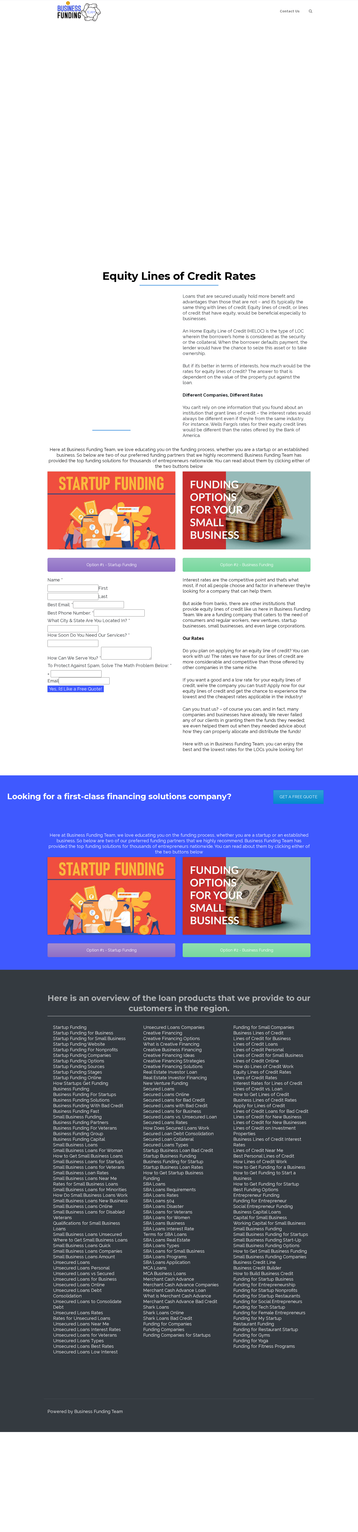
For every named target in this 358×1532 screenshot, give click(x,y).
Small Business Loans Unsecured (87, 1234)
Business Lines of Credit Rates (265, 1100)
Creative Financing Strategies (174, 1060)
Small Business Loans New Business (90, 1200)
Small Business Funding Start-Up (267, 1239)
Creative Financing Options (171, 1038)
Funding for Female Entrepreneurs (269, 1312)
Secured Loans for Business (172, 1111)
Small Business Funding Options (266, 1245)
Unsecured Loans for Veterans (85, 1335)
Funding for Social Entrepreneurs (267, 1301)
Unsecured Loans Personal (81, 1267)
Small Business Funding (77, 1116)
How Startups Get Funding (80, 1083)
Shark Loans (156, 1307)
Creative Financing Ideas (169, 1055)
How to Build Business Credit (263, 1273)
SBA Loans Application (166, 1262)
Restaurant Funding (253, 1323)
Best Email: (60, 604)
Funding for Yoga (250, 1340)
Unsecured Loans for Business (85, 1279)
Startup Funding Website (79, 1044)
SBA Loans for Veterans (167, 1212)
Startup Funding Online (77, 1077)
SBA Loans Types (161, 1245)
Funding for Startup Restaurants (266, 1295)
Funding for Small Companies (263, 1027)
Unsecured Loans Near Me (81, 1323)
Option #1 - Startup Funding (111, 564)
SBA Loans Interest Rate (168, 1228)
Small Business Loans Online (83, 1206)
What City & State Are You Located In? (88, 620)
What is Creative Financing (171, 1044)
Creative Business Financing (172, 1049)
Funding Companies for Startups (177, 1335)
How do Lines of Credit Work (263, 1066)
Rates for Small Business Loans (85, 1184)
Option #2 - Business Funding (246, 564)
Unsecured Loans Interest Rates (87, 1329)
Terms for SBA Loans (165, 1234)
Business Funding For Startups (84, 1094)
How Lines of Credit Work (260, 1161)
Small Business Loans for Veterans (89, 1167)
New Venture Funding (165, 1083)
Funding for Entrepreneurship (264, 1284)
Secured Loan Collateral (168, 1139)
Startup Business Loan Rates (173, 1167)
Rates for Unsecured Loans (81, 1318)
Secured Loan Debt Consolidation (178, 1133)
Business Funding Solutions (81, 1100)
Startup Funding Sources (78, 1066)
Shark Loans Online (163, 1312)
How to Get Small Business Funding (270, 1251)
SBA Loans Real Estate (166, 1239)
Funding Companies (163, 1329)
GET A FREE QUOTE (298, 797)
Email (53, 680)
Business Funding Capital (79, 1139)
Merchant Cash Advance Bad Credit (180, 1301)
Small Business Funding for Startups (270, 1234)
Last (102, 596)
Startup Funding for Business (83, 1032)
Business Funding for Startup (173, 1161)
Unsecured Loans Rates (78, 1312)
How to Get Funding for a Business (269, 1167)
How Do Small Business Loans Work (90, 1195)
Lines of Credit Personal (258, 1049)
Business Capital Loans (257, 1212)
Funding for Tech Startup (259, 1307)
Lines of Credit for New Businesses (269, 1122)
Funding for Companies (167, 1323)
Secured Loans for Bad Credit (174, 1100)
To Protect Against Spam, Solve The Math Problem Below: (109, 665)
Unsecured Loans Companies (174, 1027)
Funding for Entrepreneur (260, 1200)
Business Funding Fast (76, 1111)
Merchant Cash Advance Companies (181, 1284)
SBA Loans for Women (166, 1217)
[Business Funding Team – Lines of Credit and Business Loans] (77, 11)
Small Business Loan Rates (81, 1172)
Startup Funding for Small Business (89, 1038)
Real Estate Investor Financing (175, 1077)
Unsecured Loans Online (79, 1284)
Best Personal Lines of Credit (263, 1156)
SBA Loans (154, 1184)
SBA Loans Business (164, 1223)
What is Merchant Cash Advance (177, 1295)
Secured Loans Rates (165, 1122)
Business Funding (71, 1088)
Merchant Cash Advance (168, 1279)
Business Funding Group (78, 1133)
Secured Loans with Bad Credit (175, 1105)
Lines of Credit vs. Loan (257, 1088)
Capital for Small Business (260, 1217)
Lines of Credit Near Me (258, 1150)
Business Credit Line (254, 1262)
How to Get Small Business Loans (88, 1156)
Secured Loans (158, 1088)
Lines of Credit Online (256, 1060)
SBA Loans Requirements (169, 1189)
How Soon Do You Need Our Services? (88, 635)
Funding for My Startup (257, 1318)
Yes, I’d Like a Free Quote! (75, 688)
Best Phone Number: (70, 613)
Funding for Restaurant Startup (265, 1329)
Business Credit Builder (257, 1267)
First (103, 588)
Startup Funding (69, 1027)
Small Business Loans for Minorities (90, 1189)
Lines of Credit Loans (255, 1044)
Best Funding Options (255, 1189)
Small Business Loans (75, 1144)
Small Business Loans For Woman (88, 1150)
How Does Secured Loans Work (176, 1128)
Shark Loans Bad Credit (167, 1318)
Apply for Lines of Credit (259, 1105)
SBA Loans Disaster (163, 1206)
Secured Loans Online (166, 1094)
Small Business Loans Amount (84, 1256)
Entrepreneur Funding (256, 1195)
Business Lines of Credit (258, 1032)
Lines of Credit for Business (262, 1038)
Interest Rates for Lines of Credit (267, 1083)
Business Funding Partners (80, 1122)
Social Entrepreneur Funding (263, 1206)
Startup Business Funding (169, 1156)
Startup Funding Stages (77, 1072)
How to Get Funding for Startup (266, 1184)
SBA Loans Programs (165, 1256)
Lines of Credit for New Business (267, 1116)
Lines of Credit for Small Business (268, 1055)
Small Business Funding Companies (269, 1256)
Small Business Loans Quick (82, 1245)
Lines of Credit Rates (255, 1077)
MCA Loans (155, 1267)
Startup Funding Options (78, 1060)
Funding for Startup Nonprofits (265, 1290)
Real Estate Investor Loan (170, 1072)
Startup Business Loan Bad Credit (178, 1150)
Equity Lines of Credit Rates (262, 1072)
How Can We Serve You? (74, 658)
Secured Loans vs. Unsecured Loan (180, 1116)
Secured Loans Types (165, 1144)
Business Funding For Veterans (85, 1128)
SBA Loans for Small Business (174, 1251)
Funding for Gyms (251, 1335)
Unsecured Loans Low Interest (85, 1351)
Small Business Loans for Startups (88, 1161)
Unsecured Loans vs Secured (83, 1273)
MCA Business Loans (164, 1273)
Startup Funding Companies (82, 1055)
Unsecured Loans (71, 1262)
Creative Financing (162, 1032)
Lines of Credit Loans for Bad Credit (270, 1111)
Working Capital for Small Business (269, 1223)
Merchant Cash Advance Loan (174, 1290)
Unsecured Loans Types (78, 1340)
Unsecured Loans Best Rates (83, 1346)
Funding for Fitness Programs (264, 1346)
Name (55, 579)
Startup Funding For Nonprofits (85, 1049)
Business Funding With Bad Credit (88, 1105)
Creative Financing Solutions (173, 1066)
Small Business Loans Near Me (85, 1178)
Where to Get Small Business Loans (90, 1239)
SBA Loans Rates (161, 1195)
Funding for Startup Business (263, 1279)
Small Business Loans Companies (87, 1251)
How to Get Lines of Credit (261, 1094)
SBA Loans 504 (158, 1200)
